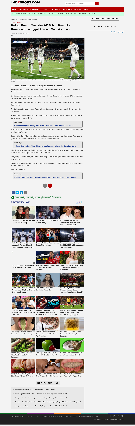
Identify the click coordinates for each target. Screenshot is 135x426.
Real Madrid (29, 197)
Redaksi (29, 416)
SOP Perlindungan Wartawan (68, 416)
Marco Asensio (46, 197)
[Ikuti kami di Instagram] (117, 416)
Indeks (85, 9)
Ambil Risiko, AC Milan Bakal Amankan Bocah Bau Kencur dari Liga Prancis (46, 177)
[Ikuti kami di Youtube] (121, 416)
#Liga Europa (31, 13)
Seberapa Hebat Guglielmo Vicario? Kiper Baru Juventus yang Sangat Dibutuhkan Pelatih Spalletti (48, 402)
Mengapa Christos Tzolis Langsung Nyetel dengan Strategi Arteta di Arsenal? (41, 398)
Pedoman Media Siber (49, 416)
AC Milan (37, 197)
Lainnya (77, 9)
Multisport (66, 9)
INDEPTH (46, 9)
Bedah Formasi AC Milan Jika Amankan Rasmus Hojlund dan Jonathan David (46, 146)
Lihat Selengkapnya (117, 32)
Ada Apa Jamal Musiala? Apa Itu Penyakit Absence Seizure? (35, 390)
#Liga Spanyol (68, 13)
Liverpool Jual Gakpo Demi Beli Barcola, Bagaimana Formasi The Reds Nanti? (41, 406)
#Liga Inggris (51, 13)
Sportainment (35, 9)
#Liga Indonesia (92, 13)
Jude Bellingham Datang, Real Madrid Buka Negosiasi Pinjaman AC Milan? (45, 126)
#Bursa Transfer (21, 13)
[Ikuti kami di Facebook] (110, 416)
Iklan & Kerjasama (87, 416)
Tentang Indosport (18, 416)
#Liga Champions (41, 13)
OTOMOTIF (55, 9)
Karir (37, 416)
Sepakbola (22, 9)
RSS (97, 416)
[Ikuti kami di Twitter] (114, 416)
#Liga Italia (60, 13)
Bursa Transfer (20, 197)
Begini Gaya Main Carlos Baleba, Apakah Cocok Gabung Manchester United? (41, 394)
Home (14, 9)
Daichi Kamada (57, 197)
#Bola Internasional (80, 13)
